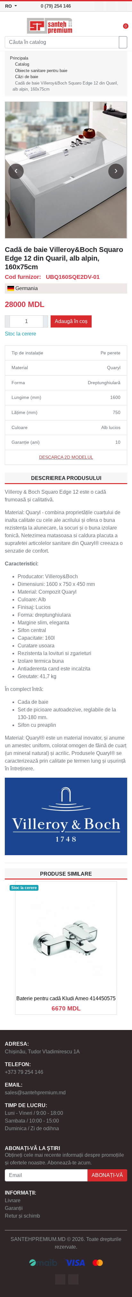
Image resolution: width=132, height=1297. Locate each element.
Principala (19, 58)
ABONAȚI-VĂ (107, 1175)
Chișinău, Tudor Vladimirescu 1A (42, 1051)
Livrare (13, 1200)
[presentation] (16, 171)
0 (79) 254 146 (56, 6)
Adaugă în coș (71, 321)
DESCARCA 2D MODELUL (66, 457)
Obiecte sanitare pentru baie (41, 70)
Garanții (14, 1208)
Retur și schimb (22, 1216)
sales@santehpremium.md (35, 1092)
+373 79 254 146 (24, 1072)
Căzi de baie (26, 76)
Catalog (22, 64)
